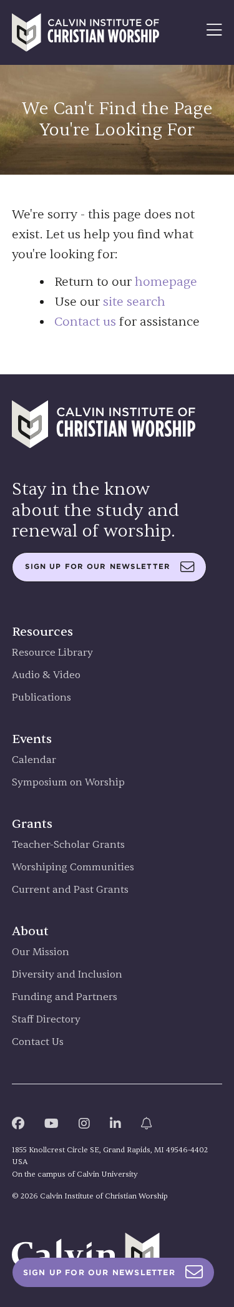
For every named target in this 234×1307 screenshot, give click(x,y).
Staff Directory (46, 1020)
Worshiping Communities (73, 867)
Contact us (85, 321)
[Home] (85, 32)
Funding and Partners (64, 997)
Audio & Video (46, 675)
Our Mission (40, 952)
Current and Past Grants (70, 890)
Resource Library (52, 653)
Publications (41, 698)
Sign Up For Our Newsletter (99, 1272)
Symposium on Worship (68, 783)
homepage (166, 281)
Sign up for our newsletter (97, 566)
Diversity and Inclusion (67, 975)
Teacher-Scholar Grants (68, 845)
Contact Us (38, 1042)
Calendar (34, 760)
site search (134, 301)
